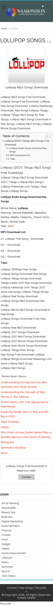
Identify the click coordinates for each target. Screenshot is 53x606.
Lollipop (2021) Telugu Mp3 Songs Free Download (27, 142)
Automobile (8, 507)
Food (4, 539)
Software (7, 566)
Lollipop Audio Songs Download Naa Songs (28, 150)
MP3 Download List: (20, 155)
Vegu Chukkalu (10, 421)
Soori (4, 453)
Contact (26, 476)
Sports (5, 571)
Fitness (5, 534)
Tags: (12, 158)
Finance (6, 530)
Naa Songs (26, 587)
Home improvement (13, 553)
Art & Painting (10, 503)
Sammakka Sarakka (13, 447)
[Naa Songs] (26, 10)
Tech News (8, 575)
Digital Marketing (12, 521)
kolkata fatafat (26, 597)
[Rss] (26, 591)
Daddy (5, 427)
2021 (11, 226)
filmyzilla (40, 587)
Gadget (6, 544)
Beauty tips (8, 512)
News (5, 562)
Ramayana (7, 442)
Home (4, 29)
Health (5, 548)
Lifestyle (6, 557)
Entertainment (10, 525)
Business (6, 516)
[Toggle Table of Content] (46, 136)
